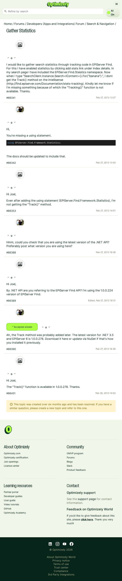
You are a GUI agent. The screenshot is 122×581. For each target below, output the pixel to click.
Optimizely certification (16, 457)
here (65, 338)
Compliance (61, 571)
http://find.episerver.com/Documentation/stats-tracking (45, 83)
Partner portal (11, 492)
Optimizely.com (12, 453)
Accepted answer (22, 326)
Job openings (11, 461)
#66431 (10, 393)
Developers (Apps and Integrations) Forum (55, 23)
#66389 (11, 300)
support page (87, 499)
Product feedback (76, 470)
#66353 (11, 210)
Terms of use (61, 564)
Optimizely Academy (15, 512)
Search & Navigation (100, 23)
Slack (69, 465)
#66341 (10, 97)
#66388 (11, 252)
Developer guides (13, 496)
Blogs (70, 461)
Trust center (61, 567)
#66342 (11, 162)
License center (11, 465)
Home (8, 23)
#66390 (11, 349)
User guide (9, 500)
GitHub (7, 508)
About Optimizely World (61, 557)
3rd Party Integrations (61, 574)
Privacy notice (61, 560)
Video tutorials (11, 504)
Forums (19, 23)
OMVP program (75, 453)
